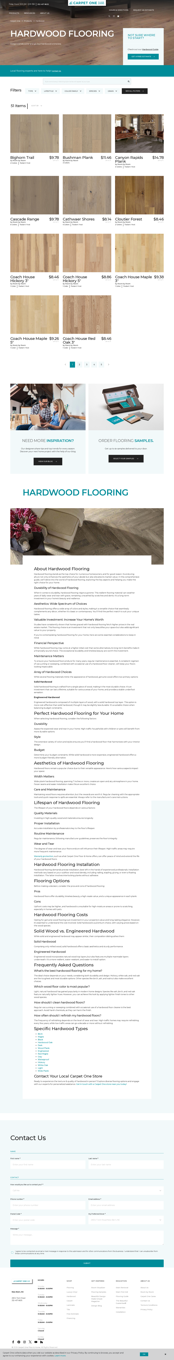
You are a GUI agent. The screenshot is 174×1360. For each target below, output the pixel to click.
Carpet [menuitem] (69, 1301)
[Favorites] (114, 16)
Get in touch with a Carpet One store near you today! (101, 1084)
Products (28, 21)
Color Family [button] (71, 91)
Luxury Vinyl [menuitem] (72, 1292)
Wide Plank (43, 1071)
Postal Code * (15, 1214)
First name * (15, 1158)
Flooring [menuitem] (70, 1288)
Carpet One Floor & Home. (29, 1347)
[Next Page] (109, 365)
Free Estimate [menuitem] (73, 1314)
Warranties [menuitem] (120, 1308)
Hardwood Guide (150, 49)
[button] (109, 16)
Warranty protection (43, 856)
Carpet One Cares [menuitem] (148, 1296)
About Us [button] (44, 13)
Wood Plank (44, 1048)
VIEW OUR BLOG (45, 461)
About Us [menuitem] (144, 1288)
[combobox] (84, 81)
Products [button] (14, 13)
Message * (14, 1229)
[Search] (128, 81)
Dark (40, 1045)
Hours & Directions (118, 10)
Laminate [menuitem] (71, 1305)
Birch (40, 1034)
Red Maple (43, 1054)
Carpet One (15, 21)
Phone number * (17, 1199)
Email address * (94, 1199)
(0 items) (118, 16)
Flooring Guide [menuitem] (122, 1296)
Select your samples (123, 458)
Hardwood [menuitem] (71, 1296)
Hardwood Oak (45, 1042)
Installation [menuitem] (121, 1312)
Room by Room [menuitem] (147, 1292)
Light (40, 1068)
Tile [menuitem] (68, 1309)
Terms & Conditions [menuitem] (149, 1305)
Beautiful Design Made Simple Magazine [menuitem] (98, 1298)
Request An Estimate (143, 10)
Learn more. (60, 1356)
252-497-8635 (43, 4)
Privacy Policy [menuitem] (146, 1309)
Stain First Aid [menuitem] (122, 1292)
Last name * (93, 1158)
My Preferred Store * (96, 1214)
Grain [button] (111, 91)
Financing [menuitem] (71, 1318)
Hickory (41, 1062)
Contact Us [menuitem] (145, 1301)
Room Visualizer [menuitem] (98, 1288)
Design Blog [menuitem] (96, 1306)
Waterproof (43, 1059)
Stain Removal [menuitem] (122, 1288)
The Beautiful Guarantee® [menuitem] (121, 1302)
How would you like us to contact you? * (26, 1184)
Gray (40, 1057)
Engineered (43, 1051)
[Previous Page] (65, 365)
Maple (41, 1037)
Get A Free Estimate (141, 56)
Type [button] (30, 91)
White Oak (43, 1065)
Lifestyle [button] (49, 91)
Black (40, 1040)
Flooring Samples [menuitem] (98, 1292)
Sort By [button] (35, 106)
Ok (144, 1354)
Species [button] (93, 91)
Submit (87, 1263)
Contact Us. (56, 71)
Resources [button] (29, 13)
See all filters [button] (133, 91)
